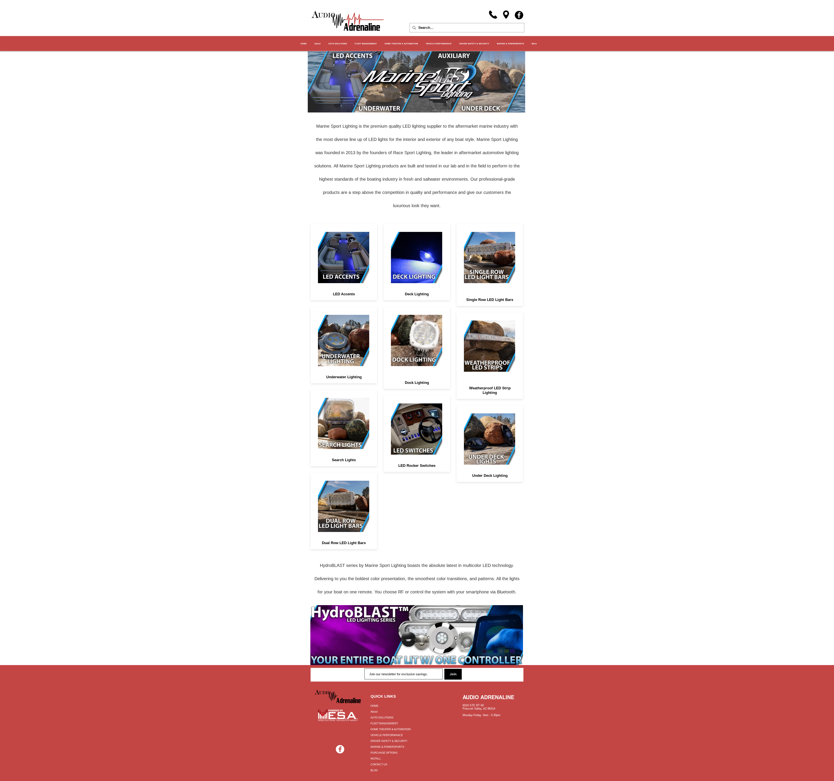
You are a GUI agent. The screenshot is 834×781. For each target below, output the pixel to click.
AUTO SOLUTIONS (382, 717)
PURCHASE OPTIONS (384, 752)
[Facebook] (519, 15)
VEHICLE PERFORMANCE (387, 735)
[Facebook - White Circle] (340, 749)
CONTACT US (379, 764)
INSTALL (376, 758)
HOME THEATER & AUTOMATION (391, 729)
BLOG (374, 770)
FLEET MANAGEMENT (384, 723)
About (374, 711)
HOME (374, 705)
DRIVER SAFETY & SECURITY (389, 741)
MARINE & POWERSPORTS (387, 746)
